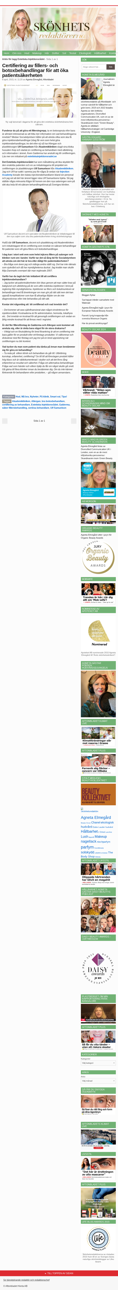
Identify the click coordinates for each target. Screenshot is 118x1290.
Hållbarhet (100, 53)
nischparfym (103, 841)
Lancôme (108, 832)
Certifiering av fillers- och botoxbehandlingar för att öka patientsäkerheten (35, 70)
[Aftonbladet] (13, 2)
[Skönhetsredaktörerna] (89, 811)
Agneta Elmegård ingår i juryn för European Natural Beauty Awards (97, 309)
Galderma (64, 404)
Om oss (16, 53)
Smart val (55, 396)
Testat (72, 53)
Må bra (25, 396)
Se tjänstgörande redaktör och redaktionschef (26, 1280)
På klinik (44, 396)
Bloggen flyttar (88, 295)
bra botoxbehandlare (53, 401)
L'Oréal (101, 832)
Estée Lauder (99, 827)
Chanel (95, 822)
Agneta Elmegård (96, 817)
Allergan (36, 401)
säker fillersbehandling (14, 408)
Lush (84, 836)
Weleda (97, 857)
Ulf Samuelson (58, 408)
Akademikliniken (64, 168)
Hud (26, 53)
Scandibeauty (99, 848)
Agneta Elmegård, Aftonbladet (40, 79)
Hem (6, 53)
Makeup (37, 53)
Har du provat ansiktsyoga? (95, 323)
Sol (64, 53)
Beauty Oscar (86, 823)
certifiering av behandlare (16, 404)
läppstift (91, 837)
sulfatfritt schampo (101, 853)
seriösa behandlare (38, 408)
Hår (47, 53)
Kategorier (85, 1059)
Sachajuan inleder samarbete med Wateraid (98, 301)
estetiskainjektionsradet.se (42, 156)
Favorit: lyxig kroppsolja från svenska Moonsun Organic (95, 317)
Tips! (64, 396)
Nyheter (34, 396)
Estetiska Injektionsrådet (44, 404)
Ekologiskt (85, 53)
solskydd (87, 852)
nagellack (88, 841)
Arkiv (83, 1076)
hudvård (109, 827)
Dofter (55, 53)
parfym (87, 847)
